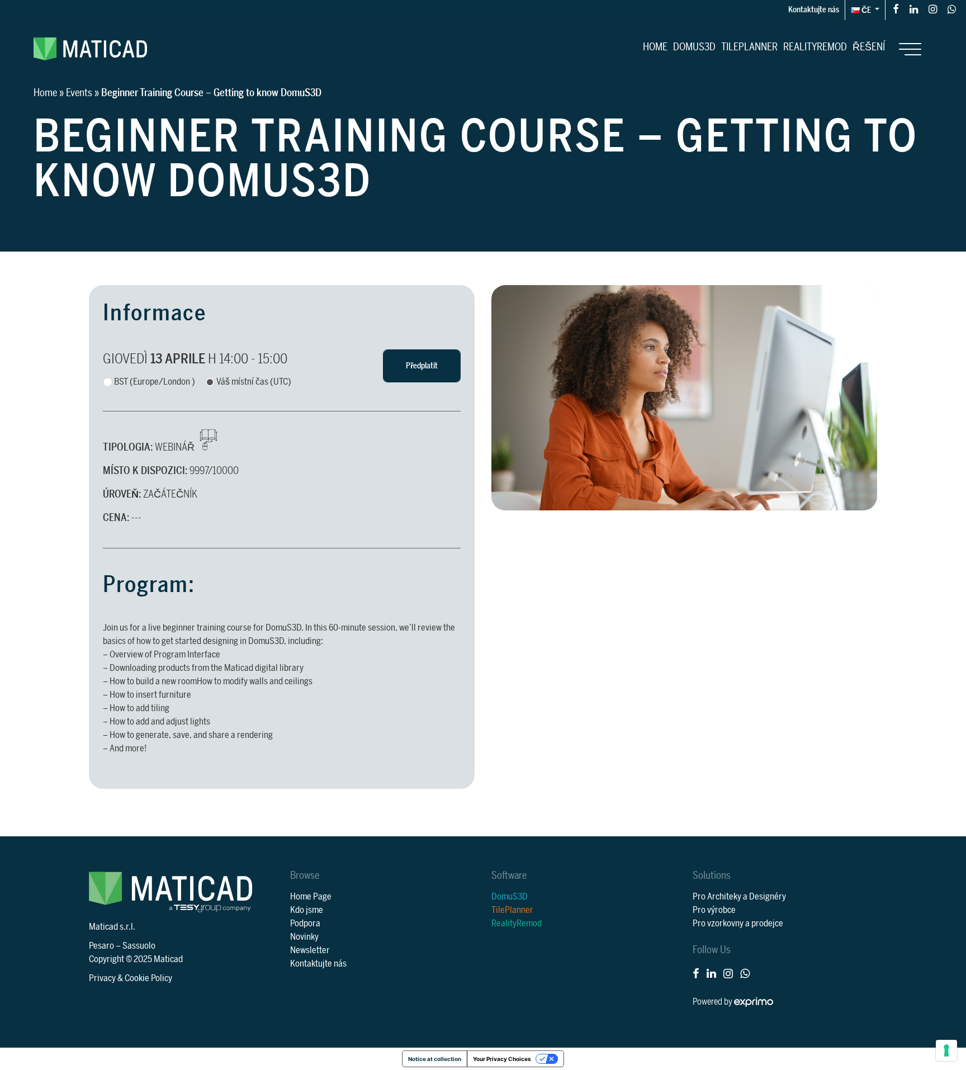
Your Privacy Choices (502, 1058)
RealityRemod (815, 47)
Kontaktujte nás (813, 9)
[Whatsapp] (952, 8)
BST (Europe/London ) (154, 382)
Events (79, 93)
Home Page (311, 897)
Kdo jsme (306, 910)
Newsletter (310, 950)
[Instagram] (933, 8)
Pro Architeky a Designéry (739, 897)
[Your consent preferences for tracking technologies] (946, 1050)
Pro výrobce (714, 910)
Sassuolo (138, 946)
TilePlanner (749, 47)
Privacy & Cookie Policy (130, 978)
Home (655, 47)
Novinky (304, 937)
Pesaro (101, 946)
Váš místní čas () (253, 382)
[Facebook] (896, 8)
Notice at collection (434, 1058)
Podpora (305, 923)
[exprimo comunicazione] (753, 1002)
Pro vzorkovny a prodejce (738, 923)
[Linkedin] (914, 8)
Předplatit (422, 366)
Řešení (869, 47)
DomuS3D (694, 47)
